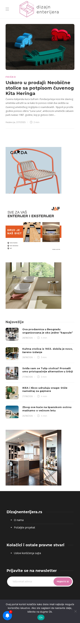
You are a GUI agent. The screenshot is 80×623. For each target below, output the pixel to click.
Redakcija (10, 122)
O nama (19, 520)
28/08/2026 (27, 337)
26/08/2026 (27, 416)
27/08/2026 (27, 377)
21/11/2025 (20, 122)
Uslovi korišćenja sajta (27, 553)
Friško (11, 77)
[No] (75, 611)
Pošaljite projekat (24, 527)
